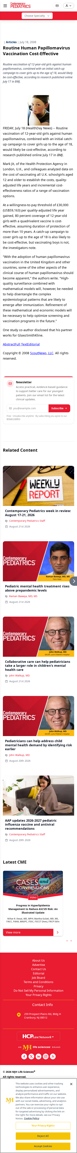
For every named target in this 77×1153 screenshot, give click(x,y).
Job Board (38, 978)
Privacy (38, 986)
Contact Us (38, 969)
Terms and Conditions (38, 982)
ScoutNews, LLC (41, 353)
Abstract (9, 344)
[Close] (71, 1084)
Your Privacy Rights (39, 995)
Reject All (43, 1136)
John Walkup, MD (19, 675)
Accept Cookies (43, 1146)
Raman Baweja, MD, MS (23, 596)
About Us (38, 960)
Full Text (21, 344)
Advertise (38, 965)
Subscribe (57, 408)
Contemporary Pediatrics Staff (27, 520)
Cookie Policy (31, 1118)
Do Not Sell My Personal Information (38, 991)
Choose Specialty (35, 15)
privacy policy (13, 418)
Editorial (33, 344)
